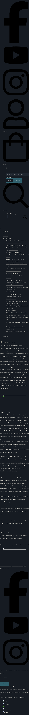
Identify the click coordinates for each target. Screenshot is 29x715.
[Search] (25, 216)
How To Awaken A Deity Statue (13, 294)
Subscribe (4, 684)
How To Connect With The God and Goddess (17, 301)
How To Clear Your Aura (12, 292)
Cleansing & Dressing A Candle (13, 296)
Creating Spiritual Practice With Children (16, 282)
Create (23, 697)
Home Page (5, 231)
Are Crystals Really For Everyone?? (14, 252)
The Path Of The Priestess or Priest (14, 285)
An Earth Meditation (11, 310)
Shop (4, 233)
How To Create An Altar (12, 303)
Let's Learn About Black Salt (12, 273)
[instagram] (16, 96)
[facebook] (16, 42)
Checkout (17, 180)
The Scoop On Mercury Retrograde (14, 261)
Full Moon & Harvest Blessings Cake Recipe (16, 313)
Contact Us (5, 336)
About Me (5, 236)
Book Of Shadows (7, 238)
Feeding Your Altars (10, 289)
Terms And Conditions (5, 566)
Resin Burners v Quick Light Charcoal (15, 259)
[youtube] (16, 66)
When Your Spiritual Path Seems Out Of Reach (17, 245)
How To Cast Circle (11, 299)
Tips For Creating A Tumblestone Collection (17, 287)
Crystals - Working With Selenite (14, 280)
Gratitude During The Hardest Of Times (15, 268)
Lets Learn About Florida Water (13, 271)
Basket (9, 180)
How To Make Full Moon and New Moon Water (17, 315)
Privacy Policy (15, 566)
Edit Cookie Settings (6, 697)
